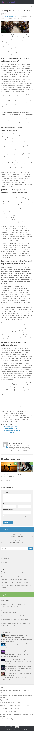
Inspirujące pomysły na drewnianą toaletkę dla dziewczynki (18, 616)
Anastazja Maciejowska (11, 16)
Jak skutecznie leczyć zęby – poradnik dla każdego (15, 619)
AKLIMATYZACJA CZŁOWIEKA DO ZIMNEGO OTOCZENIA (14, 705)
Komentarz (6, 492)
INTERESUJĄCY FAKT (9, 433)
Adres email (21, 503)
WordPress (12, 729)
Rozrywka (5, 562)
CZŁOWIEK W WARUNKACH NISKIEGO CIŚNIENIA (7, 476)
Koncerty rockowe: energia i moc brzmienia (16, 644)
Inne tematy (4, 6)
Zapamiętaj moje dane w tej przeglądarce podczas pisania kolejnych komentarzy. (16, 517)
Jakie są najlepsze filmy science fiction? (15, 659)
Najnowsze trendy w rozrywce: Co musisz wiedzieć (18, 666)
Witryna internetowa (8, 509)
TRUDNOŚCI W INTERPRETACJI (12, 431)
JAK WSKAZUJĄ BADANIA (10, 427)
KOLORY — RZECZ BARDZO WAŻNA (9, 708)
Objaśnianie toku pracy (6, 700)
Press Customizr (24, 729)
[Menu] (32, 2)
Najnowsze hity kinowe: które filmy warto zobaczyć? (14, 582)
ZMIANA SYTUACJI (21, 474)
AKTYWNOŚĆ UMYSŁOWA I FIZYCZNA (10, 703)
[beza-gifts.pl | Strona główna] (10, 2)
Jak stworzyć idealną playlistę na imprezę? (11, 719)
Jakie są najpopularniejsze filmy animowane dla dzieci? (15, 579)
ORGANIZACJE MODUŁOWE (11, 429)
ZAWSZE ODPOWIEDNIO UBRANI (8, 711)
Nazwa (5, 503)
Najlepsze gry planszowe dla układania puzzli (12, 576)
